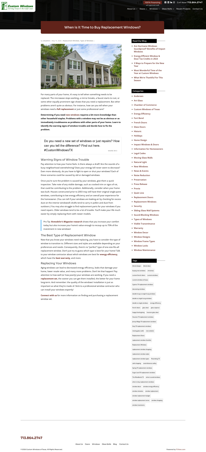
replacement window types (140, 359)
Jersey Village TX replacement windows (144, 322)
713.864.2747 (190, 2)
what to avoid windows (153, 377)
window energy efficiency (151, 386)
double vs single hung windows (142, 298)
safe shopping (136, 363)
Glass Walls (167, 9)
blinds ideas (147, 266)
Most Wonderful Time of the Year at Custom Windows (148, 72)
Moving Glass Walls (143, 157)
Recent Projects (183, 9)
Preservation (140, 179)
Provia (137, 188)
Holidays (138, 135)
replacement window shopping (141, 349)
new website (150, 331)
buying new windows (138, 271)
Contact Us (198, 9)
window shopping (157, 400)
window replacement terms (140, 400)
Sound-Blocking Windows (146, 215)
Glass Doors (139, 127)
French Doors (140, 122)
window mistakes (137, 391)
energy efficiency (155, 303)
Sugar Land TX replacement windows (143, 372)
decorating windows (138, 289)
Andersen (138, 96)
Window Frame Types (144, 241)
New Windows (141, 166)
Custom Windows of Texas (147, 109)
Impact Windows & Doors (146, 144)
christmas (151, 271)
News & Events (141, 171)
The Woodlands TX (138, 377)
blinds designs (136, 266)
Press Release (140, 184)
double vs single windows (140, 303)
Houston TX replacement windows (143, 317)
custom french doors (138, 275)
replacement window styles (140, 354)
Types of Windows (86, 41)
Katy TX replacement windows (141, 326)
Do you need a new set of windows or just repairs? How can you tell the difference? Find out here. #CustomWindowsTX (82, 145)
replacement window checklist (141, 340)
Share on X (112, 151)
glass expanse (155, 308)
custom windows (152, 275)
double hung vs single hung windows (143, 294)
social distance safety (149, 363)
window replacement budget (141, 396)
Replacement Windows (71, 41)
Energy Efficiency (142, 113)
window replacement (151, 391)
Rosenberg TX (155, 359)
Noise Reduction (142, 175)
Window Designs (142, 236)
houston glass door (153, 312)
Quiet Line (139, 193)
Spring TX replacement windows (142, 368)
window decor (136, 386)
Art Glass (138, 100)
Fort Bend (139, 118)
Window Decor (141, 232)
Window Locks (141, 245)
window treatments (138, 405)
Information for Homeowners (148, 149)
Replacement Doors (143, 197)
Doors (142, 9)
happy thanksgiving (138, 312)
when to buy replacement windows (143, 382)
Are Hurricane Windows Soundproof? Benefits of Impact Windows (149, 49)
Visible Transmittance (144, 223)
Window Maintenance (144, 250)
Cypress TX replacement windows (142, 284)
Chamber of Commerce (145, 105)
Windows (153, 9)
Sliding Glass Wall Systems (146, 210)
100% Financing (152, 2)
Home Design (140, 140)
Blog (115, 444)
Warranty (138, 228)
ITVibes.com (180, 449)
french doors (136, 308)
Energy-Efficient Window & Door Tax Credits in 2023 (147, 57)
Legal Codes (140, 153)
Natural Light (140, 162)
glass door (145, 308)
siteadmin (46, 41)
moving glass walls (138, 331)
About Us (131, 9)
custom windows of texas (140, 280)
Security (138, 206)
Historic (137, 131)
